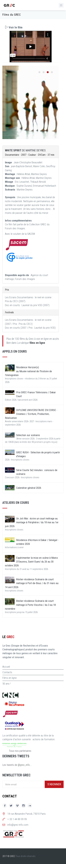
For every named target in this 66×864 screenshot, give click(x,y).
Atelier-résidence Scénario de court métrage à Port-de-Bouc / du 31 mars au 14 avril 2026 (31, 583)
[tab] (31, 27)
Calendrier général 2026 (28, 487)
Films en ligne (9, 677)
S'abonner (54, 784)
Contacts (7, 672)
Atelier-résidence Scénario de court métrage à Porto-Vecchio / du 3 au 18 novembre (30, 604)
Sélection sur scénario (28, 435)
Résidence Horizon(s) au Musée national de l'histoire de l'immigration (28, 371)
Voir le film (15, 27)
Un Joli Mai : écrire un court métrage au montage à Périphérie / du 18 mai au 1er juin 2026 (31, 522)
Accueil (6, 666)
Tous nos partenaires (20, 750)
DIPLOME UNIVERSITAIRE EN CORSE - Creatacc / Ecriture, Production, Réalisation (31, 413)
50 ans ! (6, 683)
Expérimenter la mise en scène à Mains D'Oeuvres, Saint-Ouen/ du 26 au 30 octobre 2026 (31, 561)
